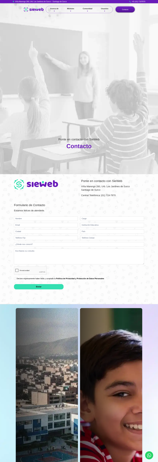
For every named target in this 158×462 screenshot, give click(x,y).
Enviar (38, 287)
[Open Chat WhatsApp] (149, 455)
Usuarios (104, 9)
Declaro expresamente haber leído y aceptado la (60, 279)
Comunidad (87, 9)
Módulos (70, 9)
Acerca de (54, 9)
